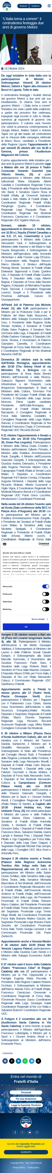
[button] (5, 1061)
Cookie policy (33, 1168)
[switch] (45, 594)
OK (26, 627)
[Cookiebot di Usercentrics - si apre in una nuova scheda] (38, 544)
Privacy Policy (19, 1168)
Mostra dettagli (38, 619)
